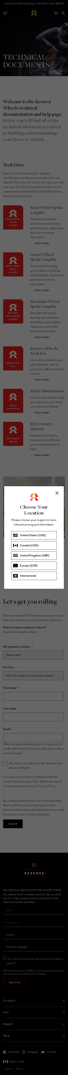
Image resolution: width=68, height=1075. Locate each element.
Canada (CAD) (29, 545)
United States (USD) (33, 535)
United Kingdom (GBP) (34, 555)
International (28, 575)
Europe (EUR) (28, 565)
